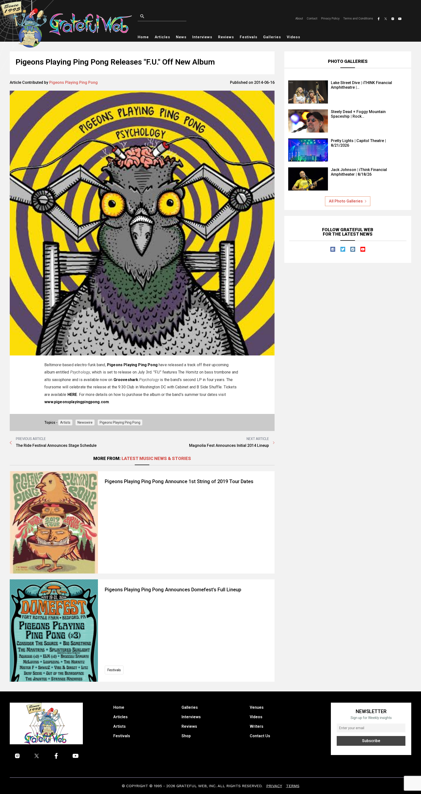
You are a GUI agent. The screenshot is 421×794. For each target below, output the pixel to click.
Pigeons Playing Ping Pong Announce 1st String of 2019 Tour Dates (179, 481)
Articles (162, 37)
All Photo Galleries (346, 201)
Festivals (248, 37)
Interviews (202, 37)
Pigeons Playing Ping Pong (73, 82)
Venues (257, 707)
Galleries (272, 37)
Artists (65, 422)
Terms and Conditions (358, 18)
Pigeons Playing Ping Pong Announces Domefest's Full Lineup (173, 590)
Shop (186, 736)
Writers (256, 726)
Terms (292, 786)
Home (143, 37)
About (299, 18)
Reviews (226, 37)
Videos (293, 37)
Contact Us (260, 736)
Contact (312, 18)
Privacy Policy (330, 18)
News (181, 37)
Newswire (85, 422)
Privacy (274, 786)
